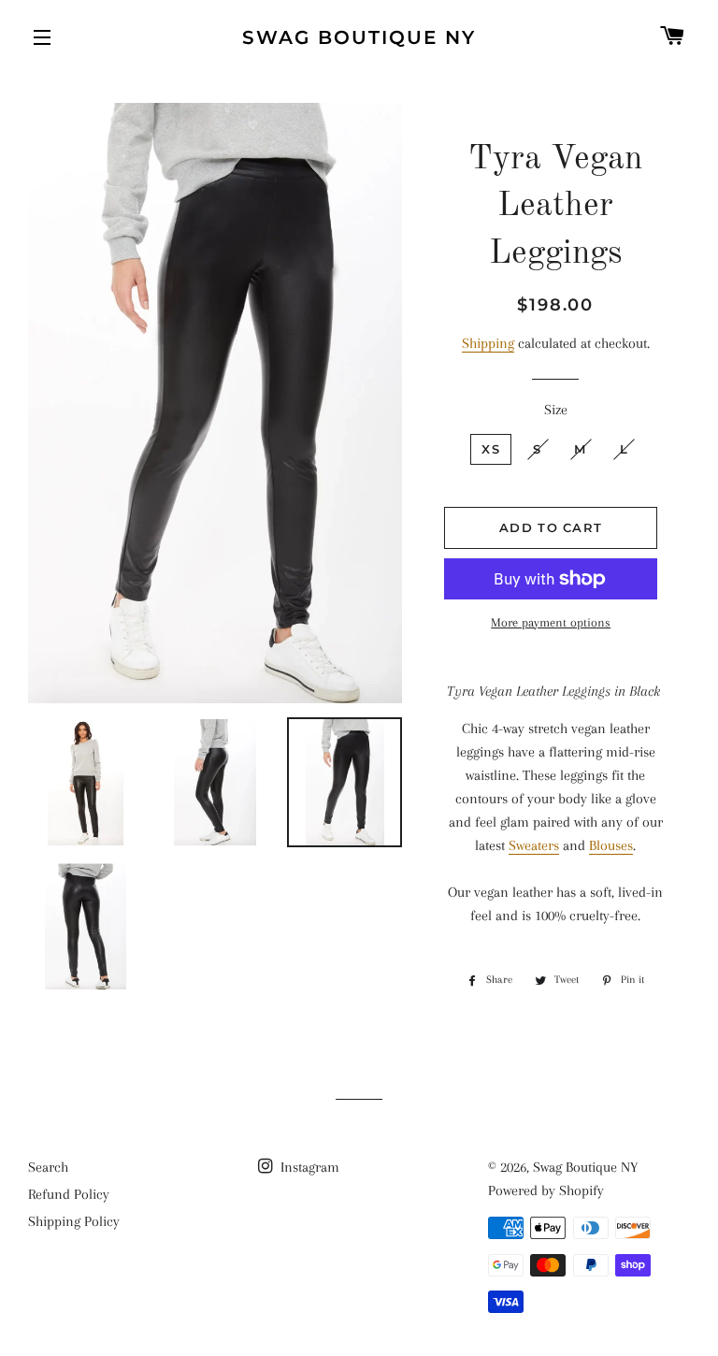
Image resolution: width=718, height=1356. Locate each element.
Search (48, 1167)
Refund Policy (68, 1194)
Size (555, 409)
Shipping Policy (74, 1221)
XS (490, 448)
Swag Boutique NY (359, 37)
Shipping (488, 343)
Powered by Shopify (546, 1190)
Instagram (308, 1167)
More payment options (550, 622)
